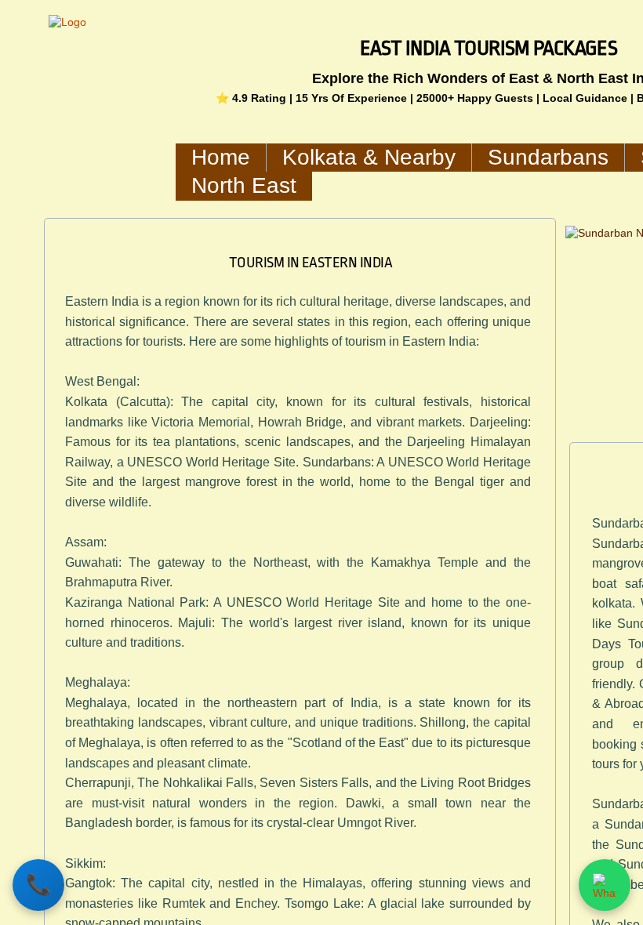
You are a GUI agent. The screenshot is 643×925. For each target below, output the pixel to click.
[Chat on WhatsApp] (604, 885)
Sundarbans (548, 157)
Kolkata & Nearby (369, 157)
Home (220, 157)
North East (243, 185)
